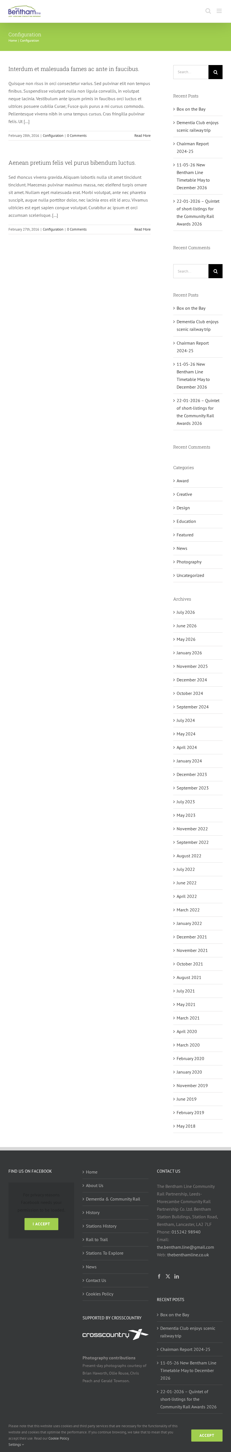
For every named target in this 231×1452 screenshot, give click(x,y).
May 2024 (186, 734)
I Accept (41, 1223)
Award (183, 480)
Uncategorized (190, 575)
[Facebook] (159, 1276)
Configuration (53, 135)
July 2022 (186, 869)
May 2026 (186, 639)
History (92, 1212)
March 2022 (188, 910)
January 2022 (189, 923)
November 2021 (192, 950)
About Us (94, 1185)
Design (183, 507)
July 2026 (186, 612)
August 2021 (189, 977)
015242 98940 (186, 1232)
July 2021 (186, 991)
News (182, 548)
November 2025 (192, 666)
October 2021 (190, 964)
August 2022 (189, 855)
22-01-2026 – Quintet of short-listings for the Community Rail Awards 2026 (188, 1399)
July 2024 (186, 720)
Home (91, 1172)
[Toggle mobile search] (208, 11)
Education (186, 521)
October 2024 (190, 693)
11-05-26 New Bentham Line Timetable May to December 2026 (188, 1370)
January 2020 (189, 1072)
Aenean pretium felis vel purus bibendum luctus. (72, 162)
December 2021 (192, 937)
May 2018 (186, 1126)
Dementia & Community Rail (113, 1199)
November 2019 (192, 1085)
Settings (15, 1444)
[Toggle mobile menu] (220, 11)
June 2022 (187, 883)
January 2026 (189, 652)
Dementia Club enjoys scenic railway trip (187, 1332)
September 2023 (193, 788)
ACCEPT (206, 1435)
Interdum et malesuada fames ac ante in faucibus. (73, 68)
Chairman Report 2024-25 (185, 1349)
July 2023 (186, 801)
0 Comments (76, 135)
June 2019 (187, 1099)
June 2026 (187, 625)
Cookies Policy (99, 1294)
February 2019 (190, 1112)
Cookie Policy (58, 1438)
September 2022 (193, 842)
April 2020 (187, 1031)
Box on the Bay (191, 109)
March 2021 (188, 1018)
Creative (184, 494)
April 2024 (187, 747)
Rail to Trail (97, 1239)
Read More (142, 135)
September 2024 (193, 707)
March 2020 (188, 1045)
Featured (185, 534)
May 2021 (186, 1004)
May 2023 (186, 815)
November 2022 (192, 828)
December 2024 (192, 679)
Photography (189, 562)
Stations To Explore (104, 1253)
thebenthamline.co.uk (188, 1254)
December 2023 (192, 774)
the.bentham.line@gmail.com (185, 1247)
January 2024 (189, 761)
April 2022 (187, 896)
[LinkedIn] (176, 1276)
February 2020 (190, 1058)
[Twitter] (168, 1276)
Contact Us (96, 1280)
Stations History (101, 1226)
